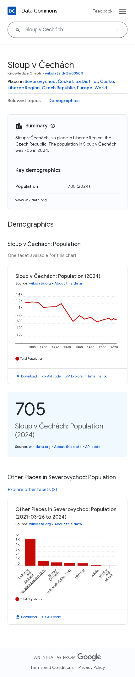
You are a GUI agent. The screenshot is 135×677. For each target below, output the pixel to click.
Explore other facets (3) (32, 489)
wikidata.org (40, 283)
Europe (84, 87)
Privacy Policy (91, 667)
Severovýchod (40, 81)
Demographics (64, 100)
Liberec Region (24, 87)
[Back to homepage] (12, 11)
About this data (68, 283)
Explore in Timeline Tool (89, 376)
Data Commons (39, 11)
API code (54, 376)
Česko (107, 81)
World (100, 87)
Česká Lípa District (78, 81)
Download (29, 376)
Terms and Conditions (51, 667)
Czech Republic (58, 87)
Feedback (102, 11)
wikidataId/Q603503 (64, 73)
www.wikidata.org (31, 199)
